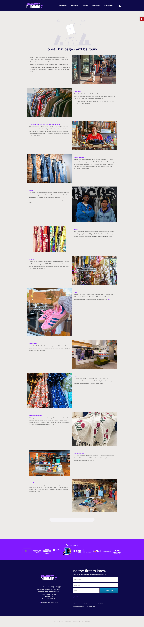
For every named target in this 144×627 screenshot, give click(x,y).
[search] (92, 520)
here (109, 299)
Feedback (85, 603)
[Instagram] (77, 597)
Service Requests (79, 606)
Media (92, 603)
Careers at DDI (102, 603)
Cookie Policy (91, 606)
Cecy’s (76, 376)
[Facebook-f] (74, 597)
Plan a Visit (74, 6)
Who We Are (108, 6)
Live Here (85, 6)
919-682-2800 (51, 599)
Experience (62, 6)
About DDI (76, 603)
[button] (142, 19)
